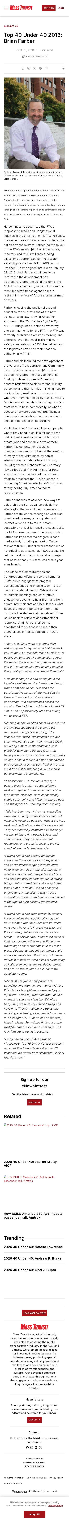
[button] (6, 8)
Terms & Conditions (14, 1483)
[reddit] (40, 68)
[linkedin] (28, 68)
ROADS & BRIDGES (34, 1466)
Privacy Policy (56, 1478)
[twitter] (34, 68)
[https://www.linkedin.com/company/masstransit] (36, 1447)
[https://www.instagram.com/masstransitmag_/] (31, 1447)
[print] (63, 68)
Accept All (34, 1514)
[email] (46, 68)
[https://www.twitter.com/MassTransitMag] (40, 1447)
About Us (8, 1478)
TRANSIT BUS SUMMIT (34, 1462)
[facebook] (23, 68)
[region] (34, 1509)
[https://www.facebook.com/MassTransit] (27, 1447)
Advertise (20, 1478)
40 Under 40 (11, 26)
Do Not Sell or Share (37, 1478)
